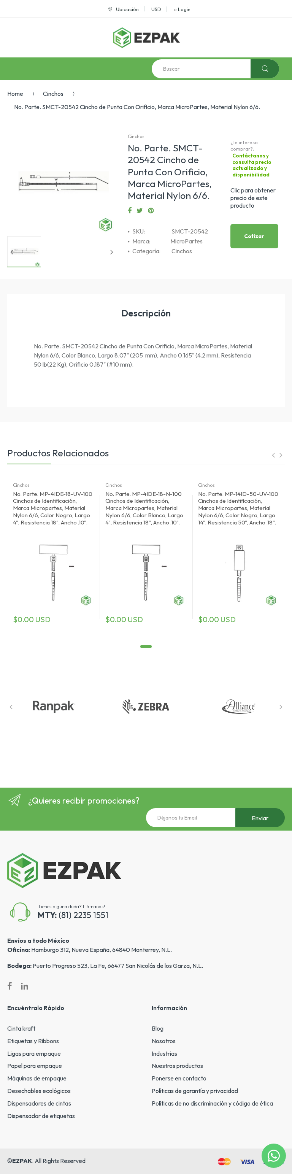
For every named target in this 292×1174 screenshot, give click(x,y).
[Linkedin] (24, 986)
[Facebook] (130, 210)
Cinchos (53, 93)
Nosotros (164, 1041)
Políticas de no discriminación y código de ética (212, 1103)
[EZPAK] (146, 37)
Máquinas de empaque (37, 1078)
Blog (157, 1028)
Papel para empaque (34, 1065)
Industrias (164, 1053)
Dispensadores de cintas (39, 1103)
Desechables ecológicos (39, 1091)
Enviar (260, 818)
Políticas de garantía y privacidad (195, 1091)
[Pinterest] (151, 210)
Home (15, 93)
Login (184, 9)
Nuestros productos (177, 1065)
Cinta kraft (21, 1028)
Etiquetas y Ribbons (33, 1041)
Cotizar (254, 236)
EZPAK (22, 1160)
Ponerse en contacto (179, 1078)
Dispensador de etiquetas (41, 1116)
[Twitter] (139, 210)
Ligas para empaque (34, 1053)
